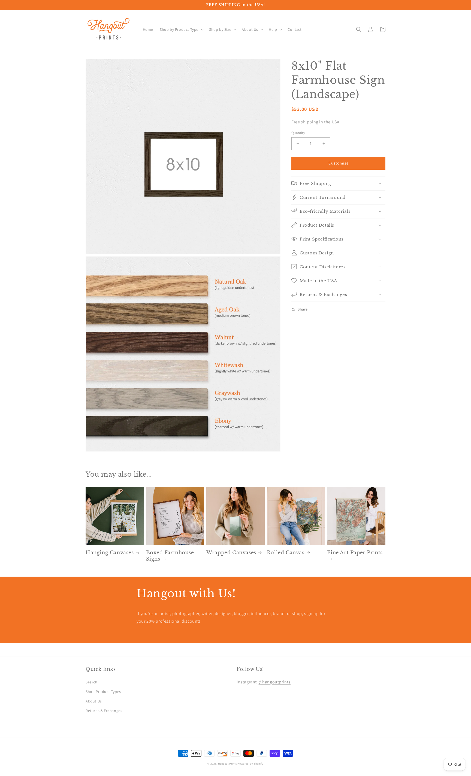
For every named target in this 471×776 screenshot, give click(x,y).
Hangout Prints (227, 763)
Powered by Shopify (250, 763)
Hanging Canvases (110, 553)
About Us (94, 701)
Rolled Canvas (285, 553)
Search (92, 682)
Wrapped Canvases (231, 553)
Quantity (298, 132)
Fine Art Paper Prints (355, 553)
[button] (181, 29)
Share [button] (303, 308)
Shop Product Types (103, 691)
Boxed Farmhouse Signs (170, 556)
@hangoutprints (275, 682)
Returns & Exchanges (104, 710)
